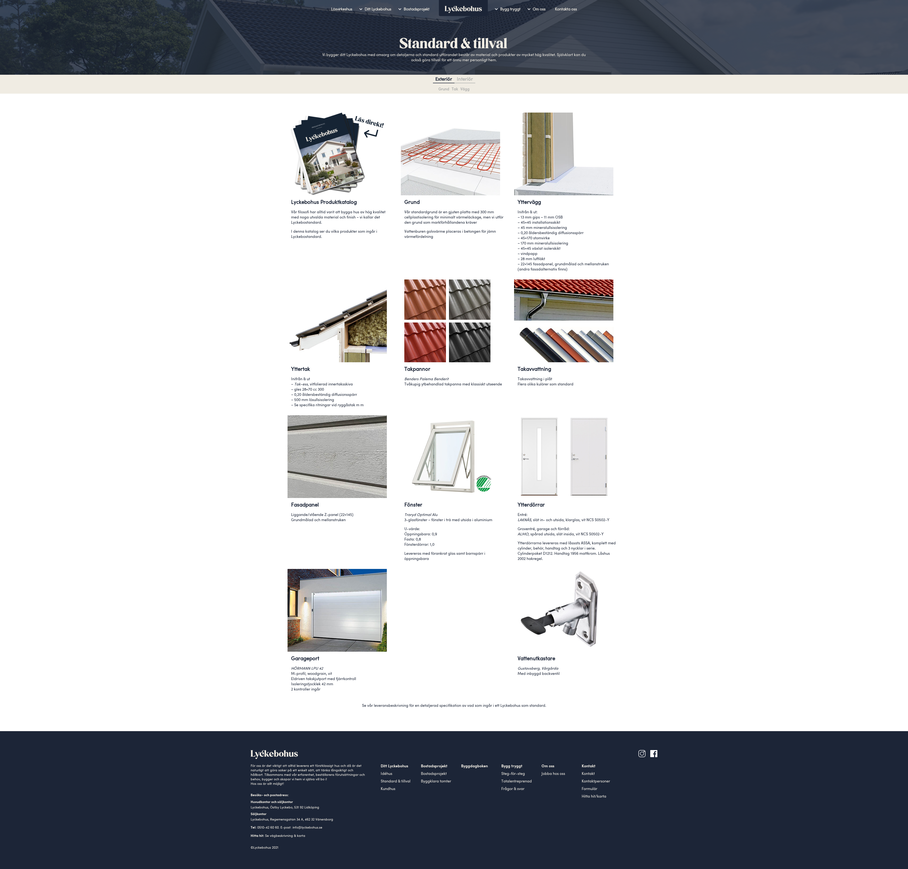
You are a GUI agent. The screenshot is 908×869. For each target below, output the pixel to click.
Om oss (539, 9)
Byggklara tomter (436, 781)
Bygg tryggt (510, 9)
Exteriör (443, 79)
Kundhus (388, 789)
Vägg (465, 89)
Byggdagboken (474, 766)
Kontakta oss (566, 9)
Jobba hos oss (553, 774)
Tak (455, 89)
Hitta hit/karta (594, 797)
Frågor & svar (512, 789)
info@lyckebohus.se (307, 827)
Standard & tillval (395, 781)
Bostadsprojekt (416, 9)
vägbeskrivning (281, 836)
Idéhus (386, 774)
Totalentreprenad (516, 781)
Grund (443, 89)
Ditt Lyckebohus (378, 9)
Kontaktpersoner (596, 781)
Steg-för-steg (513, 774)
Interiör (465, 79)
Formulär (589, 789)
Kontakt (588, 774)
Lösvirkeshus (341, 9)
